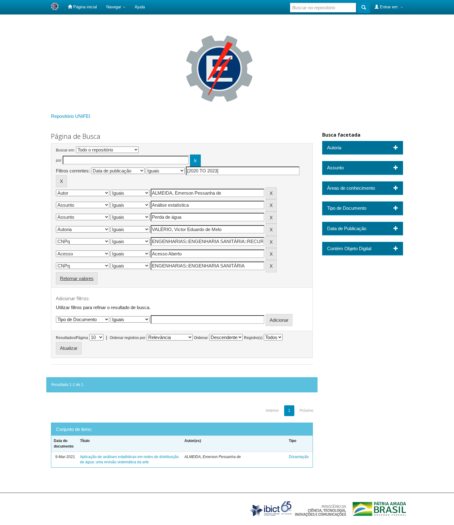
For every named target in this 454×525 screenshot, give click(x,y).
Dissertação (299, 457)
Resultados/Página (72, 338)
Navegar (114, 7)
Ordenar (201, 338)
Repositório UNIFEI (70, 116)
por (58, 160)
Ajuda (140, 7)
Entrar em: (389, 7)
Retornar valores (77, 278)
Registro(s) (253, 338)
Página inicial (84, 7)
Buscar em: (65, 150)
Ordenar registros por (127, 338)
